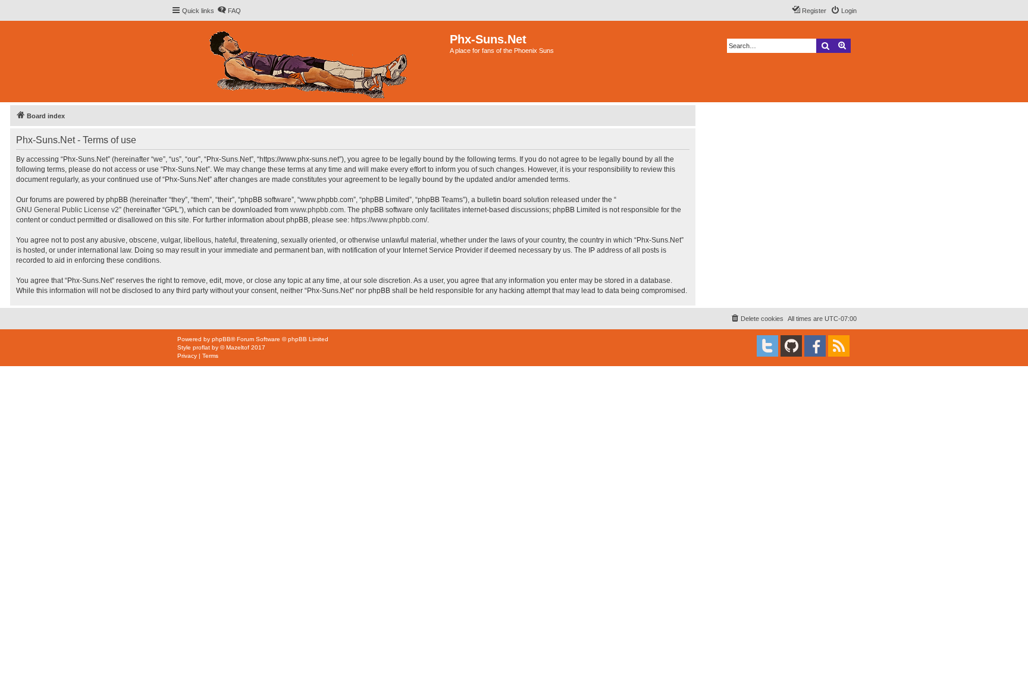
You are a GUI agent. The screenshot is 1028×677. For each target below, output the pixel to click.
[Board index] (310, 61)
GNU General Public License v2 (67, 210)
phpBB (221, 339)
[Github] (791, 346)
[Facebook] (815, 346)
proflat (201, 347)
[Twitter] (767, 346)
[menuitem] (229, 11)
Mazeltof (237, 347)
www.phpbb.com (317, 210)
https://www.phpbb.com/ (389, 220)
